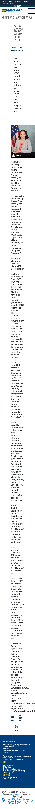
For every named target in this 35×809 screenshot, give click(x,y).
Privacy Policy (13, 794)
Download (18, 155)
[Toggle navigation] (31, 11)
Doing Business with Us (9, 765)
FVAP (18, 803)
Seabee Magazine (8, 773)
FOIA (3, 801)
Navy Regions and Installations (11, 769)
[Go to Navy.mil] (17, 6)
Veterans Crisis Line (22, 801)
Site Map (24, 803)
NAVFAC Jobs (6, 799)
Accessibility (27, 799)
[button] (9, 3)
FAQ (13, 799)
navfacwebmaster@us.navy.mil (14, 760)
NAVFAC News (7, 767)
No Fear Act (10, 801)
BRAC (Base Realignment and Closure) (14, 771)
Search (19, 799)
